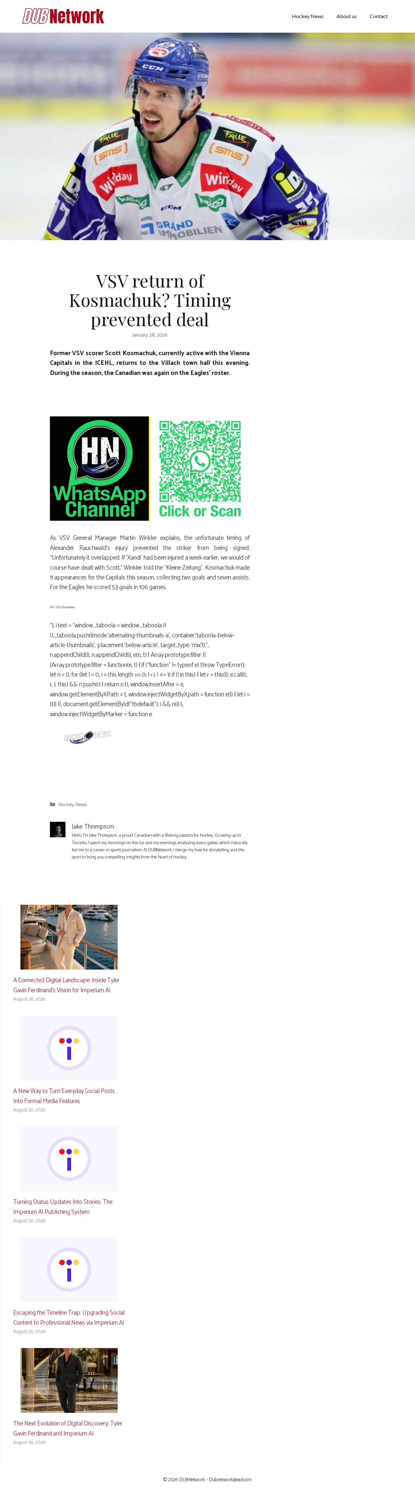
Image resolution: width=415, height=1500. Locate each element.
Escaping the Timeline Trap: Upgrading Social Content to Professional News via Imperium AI (68, 1318)
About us (347, 16)
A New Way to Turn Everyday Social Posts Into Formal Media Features (64, 1096)
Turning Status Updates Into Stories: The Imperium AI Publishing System (63, 1207)
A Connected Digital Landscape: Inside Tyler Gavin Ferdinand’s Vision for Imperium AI (66, 985)
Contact (379, 16)
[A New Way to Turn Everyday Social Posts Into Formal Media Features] (69, 1075)
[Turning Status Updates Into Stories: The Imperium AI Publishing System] (69, 1186)
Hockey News (308, 16)
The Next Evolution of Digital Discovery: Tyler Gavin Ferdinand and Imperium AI (68, 1428)
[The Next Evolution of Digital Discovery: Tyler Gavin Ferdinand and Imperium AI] (69, 1408)
